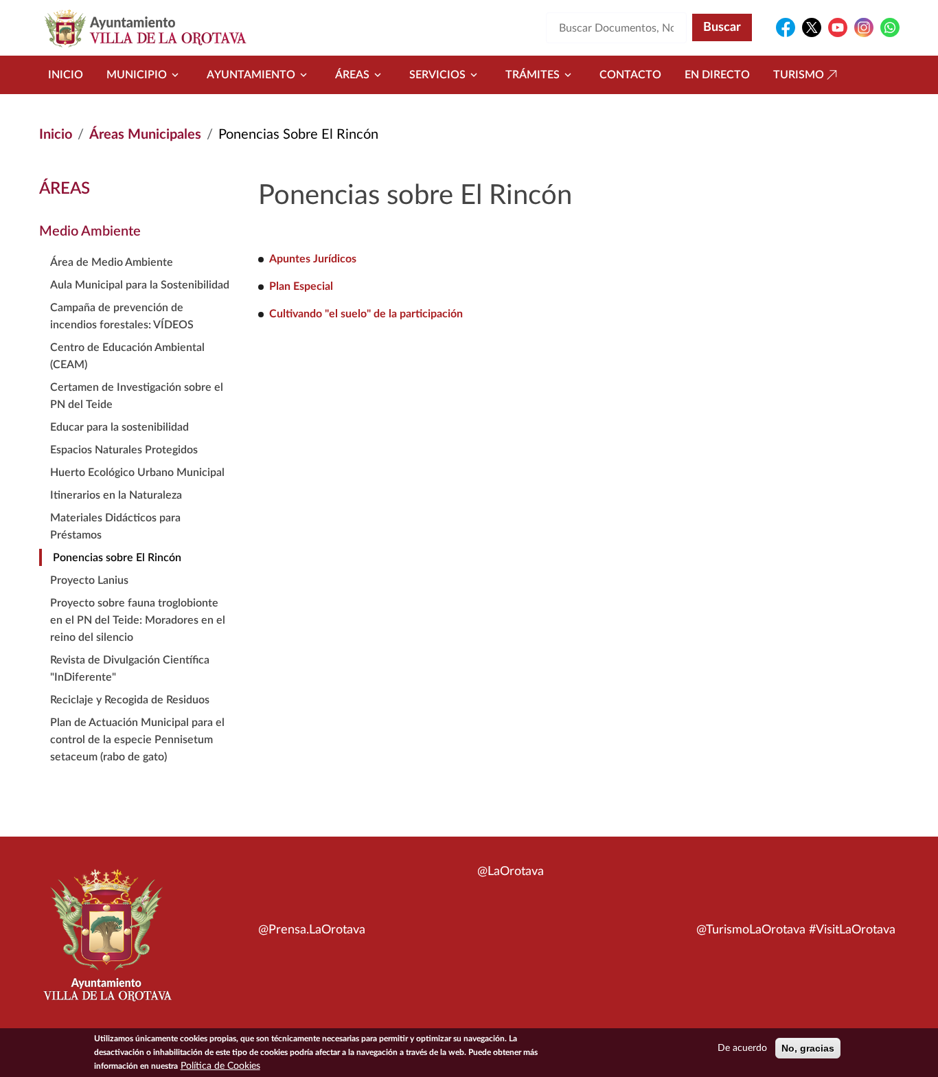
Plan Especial (301, 286)
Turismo (798, 74)
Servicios (437, 74)
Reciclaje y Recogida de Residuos (129, 699)
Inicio (65, 74)
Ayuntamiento (251, 74)
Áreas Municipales (145, 134)
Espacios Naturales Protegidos (124, 449)
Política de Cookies (220, 1066)
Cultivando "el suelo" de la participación (366, 313)
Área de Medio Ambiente (111, 262)
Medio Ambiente (90, 231)
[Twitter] (811, 27)
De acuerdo (742, 1048)
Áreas (352, 74)
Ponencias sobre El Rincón (117, 557)
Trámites (532, 74)
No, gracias (807, 1048)
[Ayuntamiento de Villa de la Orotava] (106, 943)
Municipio (136, 74)
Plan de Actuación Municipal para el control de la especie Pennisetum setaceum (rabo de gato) (137, 739)
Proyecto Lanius (89, 580)
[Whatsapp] (890, 27)
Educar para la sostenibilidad (119, 427)
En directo (717, 74)
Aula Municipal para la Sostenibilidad (139, 285)
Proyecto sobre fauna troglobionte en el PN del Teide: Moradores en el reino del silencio (137, 620)
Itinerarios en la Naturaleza (116, 495)
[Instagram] (863, 27)
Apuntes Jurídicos (312, 258)
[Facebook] (785, 27)
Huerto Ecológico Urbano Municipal (137, 472)
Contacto (630, 74)
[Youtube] (837, 27)
